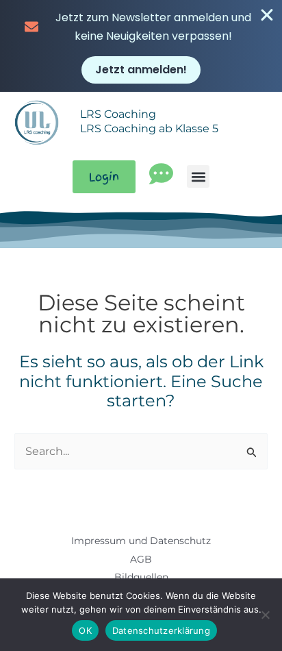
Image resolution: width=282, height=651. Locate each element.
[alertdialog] (141, 46)
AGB (141, 559)
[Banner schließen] (267, 15)
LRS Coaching (118, 114)
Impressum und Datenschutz (141, 541)
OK (85, 630)
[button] (198, 176)
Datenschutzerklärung (161, 630)
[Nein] (265, 615)
